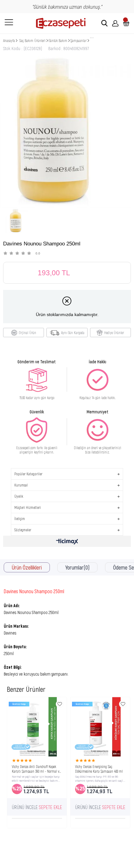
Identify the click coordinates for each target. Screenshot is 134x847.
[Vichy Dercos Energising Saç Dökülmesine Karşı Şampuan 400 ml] (100, 726)
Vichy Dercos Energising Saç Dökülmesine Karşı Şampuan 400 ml (99, 768)
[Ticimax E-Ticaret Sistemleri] (67, 542)
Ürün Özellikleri (27, 567)
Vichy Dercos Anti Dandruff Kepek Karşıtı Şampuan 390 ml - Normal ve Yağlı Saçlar (36, 768)
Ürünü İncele (25, 807)
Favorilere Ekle (60, 704)
